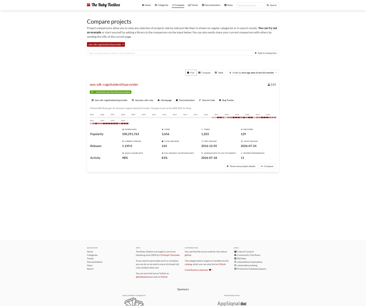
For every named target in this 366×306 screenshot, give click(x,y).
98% (125, 157)
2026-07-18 (209, 157)
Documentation (95, 261)
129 (243, 134)
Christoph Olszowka (169, 255)
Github (164, 276)
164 (164, 146)
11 (242, 157)
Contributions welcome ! (198, 269)
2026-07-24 (248, 146)
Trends (90, 258)
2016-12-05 (209, 146)
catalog (188, 264)
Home (90, 251)
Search (90, 268)
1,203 (205, 134)
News (90, 265)
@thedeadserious (144, 276)
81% (164, 157)
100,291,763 (130, 134)
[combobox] (170, 53)
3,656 (165, 134)
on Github (221, 264)
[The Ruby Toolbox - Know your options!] (103, 5)
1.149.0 (127, 146)
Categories (92, 255)
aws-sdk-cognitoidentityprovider (114, 84)
